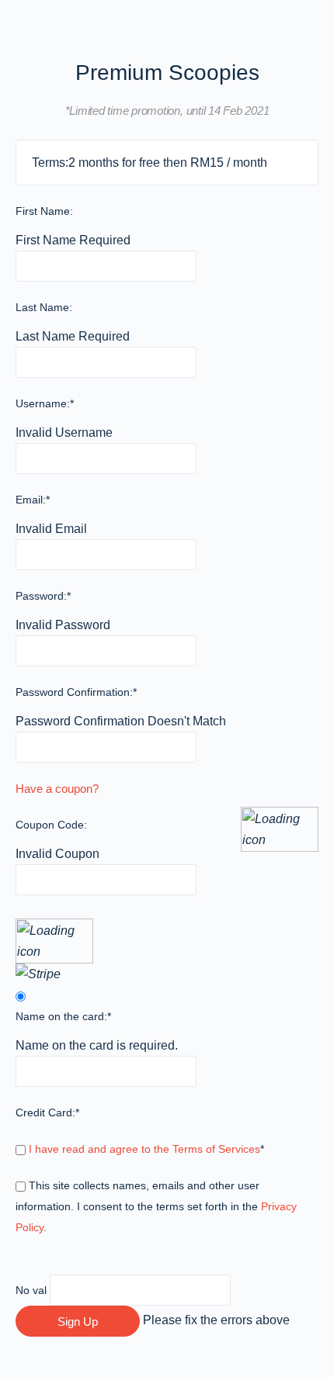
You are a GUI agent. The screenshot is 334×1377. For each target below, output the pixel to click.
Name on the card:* (63, 1016)
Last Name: (44, 307)
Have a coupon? (57, 788)
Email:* (33, 499)
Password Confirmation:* (76, 692)
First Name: (44, 211)
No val (31, 1290)
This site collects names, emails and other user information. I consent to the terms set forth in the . (156, 1206)
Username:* (45, 403)
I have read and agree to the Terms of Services (144, 1149)
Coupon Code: (51, 824)
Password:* (43, 596)
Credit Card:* (47, 1112)
